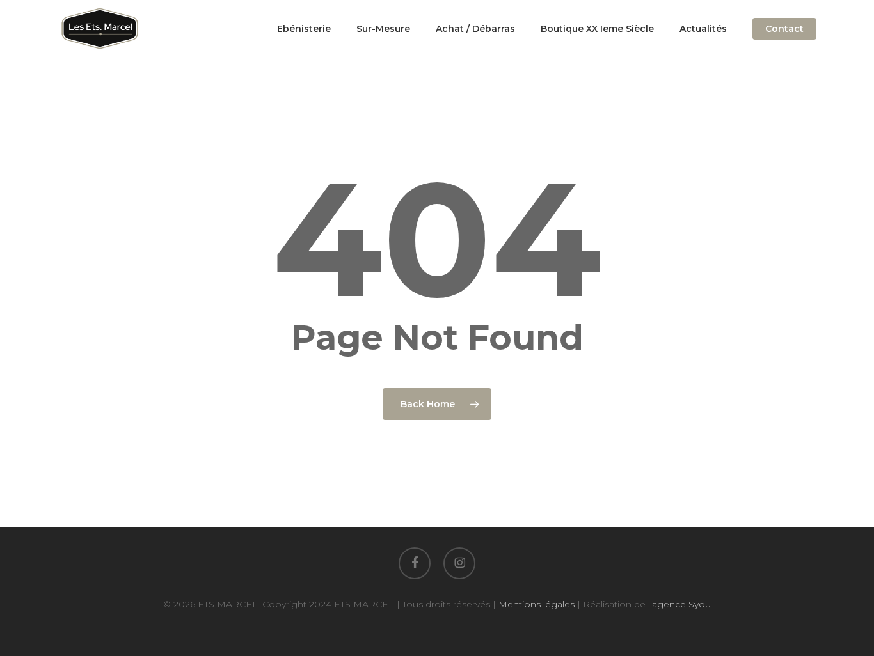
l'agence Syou (679, 604)
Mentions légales (536, 604)
